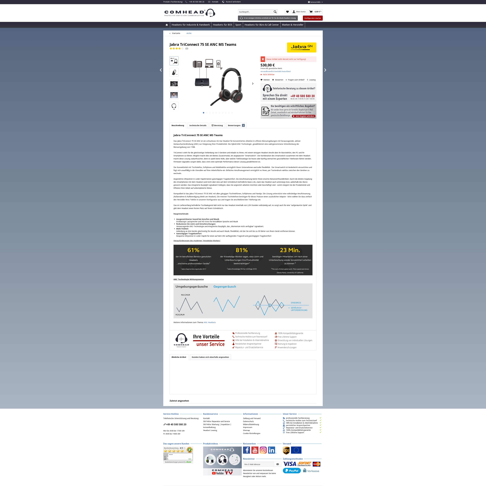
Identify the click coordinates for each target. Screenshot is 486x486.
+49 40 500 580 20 (196, 2)
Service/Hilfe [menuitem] (315, 2)
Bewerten (279, 80)
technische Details (197, 125)
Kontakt (215, 2)
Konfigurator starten (313, 18)
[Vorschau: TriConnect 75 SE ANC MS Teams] (174, 60)
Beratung (218, 125)
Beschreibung (178, 125)
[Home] (166, 25)
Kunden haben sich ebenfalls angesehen (210, 357)
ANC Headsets (210, 322)
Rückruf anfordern (233, 2)
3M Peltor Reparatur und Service (216, 421)
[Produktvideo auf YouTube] (222, 461)
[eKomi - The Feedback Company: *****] (182, 455)
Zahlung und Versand (251, 418)
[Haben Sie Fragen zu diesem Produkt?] (288, 92)
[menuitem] (258, 11)
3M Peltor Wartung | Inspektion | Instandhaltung (217, 426)
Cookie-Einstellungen (251, 433)
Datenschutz (248, 421)
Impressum (247, 427)
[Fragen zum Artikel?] (288, 111)
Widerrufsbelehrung (251, 424)
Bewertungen (236, 125)
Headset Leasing (210, 430)
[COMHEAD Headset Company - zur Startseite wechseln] (194, 12)
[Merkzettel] (287, 11)
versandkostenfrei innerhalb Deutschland (276, 71)
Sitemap (246, 430)
